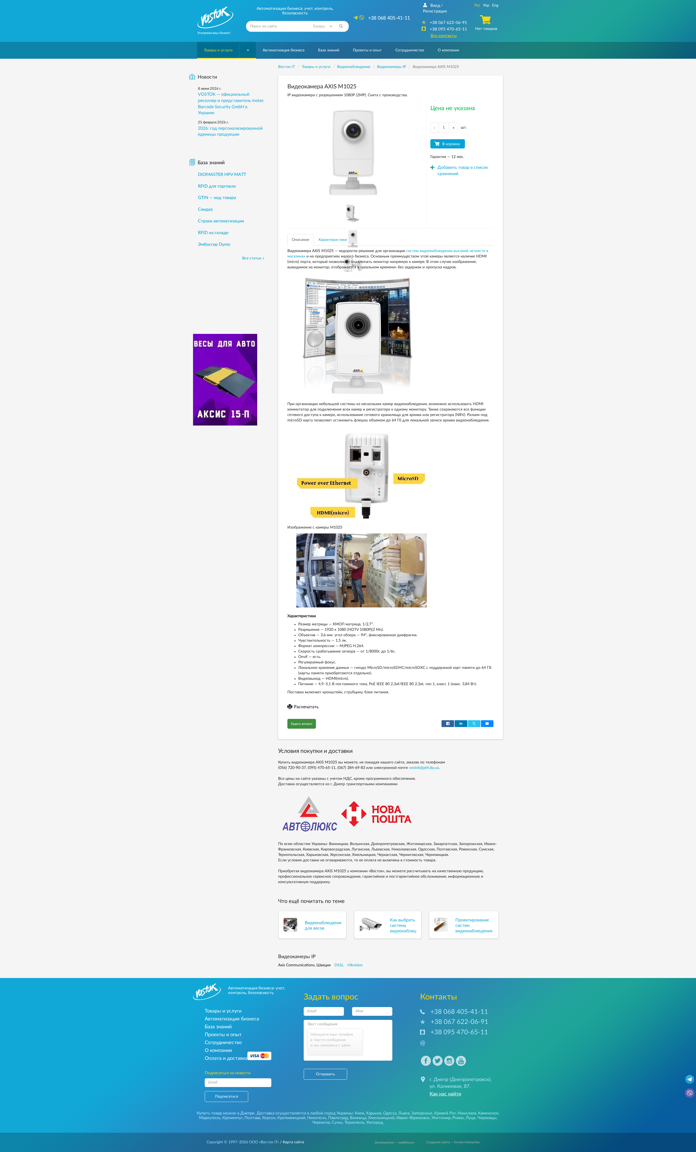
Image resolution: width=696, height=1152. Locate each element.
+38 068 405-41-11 (459, 1012)
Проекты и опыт (367, 50)
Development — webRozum (394, 1142)
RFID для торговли (217, 186)
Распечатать (306, 707)
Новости (207, 77)
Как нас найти (445, 1094)
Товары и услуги (218, 50)
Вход (435, 6)
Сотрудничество (409, 50)
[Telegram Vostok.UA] (690, 1079)
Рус (477, 5)
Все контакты (444, 36)
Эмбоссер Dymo (214, 244)
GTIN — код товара (217, 197)
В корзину (451, 144)
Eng (495, 5)
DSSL (339, 965)
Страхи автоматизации (221, 221)
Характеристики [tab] (332, 240)
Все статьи (251, 258)
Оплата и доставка (226, 1058)
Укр (486, 5)
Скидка (205, 209)
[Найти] (341, 26)
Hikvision (355, 965)
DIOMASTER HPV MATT (222, 174)
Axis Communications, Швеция (304, 965)
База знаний (328, 50)
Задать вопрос (302, 723)
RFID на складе (213, 233)
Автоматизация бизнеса (283, 50)
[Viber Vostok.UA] (690, 1093)
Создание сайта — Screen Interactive (453, 1142)
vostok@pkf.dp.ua (424, 768)
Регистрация (435, 11)
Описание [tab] (300, 240)
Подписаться (226, 1096)
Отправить (325, 1074)
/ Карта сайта (291, 1142)
